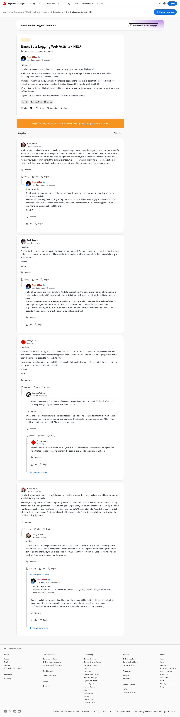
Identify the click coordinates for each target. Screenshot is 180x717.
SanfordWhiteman (39, 393)
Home (4, 12)
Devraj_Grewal (37, 534)
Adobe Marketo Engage (32, 12)
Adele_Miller (32, 57)
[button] (165, 12)
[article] (69, 160)
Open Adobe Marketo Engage (145, 25)
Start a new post (87, 123)
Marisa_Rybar (32, 488)
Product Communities (15, 12)
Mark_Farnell (32, 143)
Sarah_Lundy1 (32, 240)
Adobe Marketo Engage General (53, 12)
